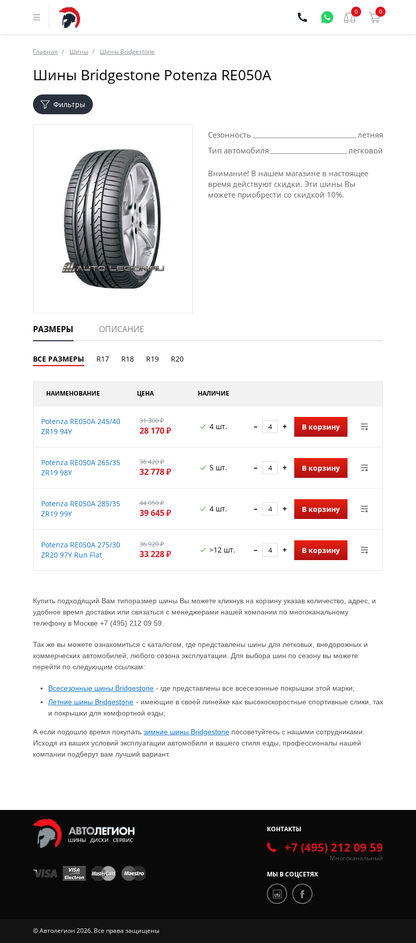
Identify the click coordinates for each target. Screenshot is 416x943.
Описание (121, 329)
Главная (45, 51)
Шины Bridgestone (127, 51)
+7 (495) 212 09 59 (334, 847)
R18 (127, 359)
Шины (79, 51)
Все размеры (58, 359)
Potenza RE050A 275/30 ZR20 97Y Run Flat (80, 550)
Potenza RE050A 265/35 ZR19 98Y (80, 467)
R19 (152, 359)
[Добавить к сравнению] (364, 426)
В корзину (321, 427)
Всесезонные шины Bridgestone (101, 688)
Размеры (53, 329)
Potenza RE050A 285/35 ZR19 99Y (80, 508)
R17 (102, 359)
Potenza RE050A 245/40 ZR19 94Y (80, 426)
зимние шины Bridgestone (186, 732)
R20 (177, 359)
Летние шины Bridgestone (90, 702)
